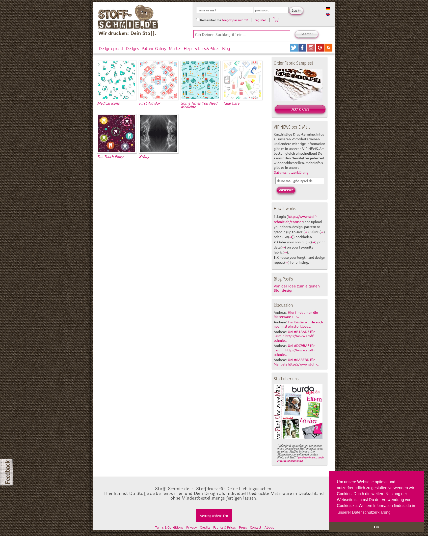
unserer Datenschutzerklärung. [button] (365, 512)
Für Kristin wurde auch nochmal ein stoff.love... (298, 324)
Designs (132, 48)
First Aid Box (149, 103)
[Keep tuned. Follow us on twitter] (294, 49)
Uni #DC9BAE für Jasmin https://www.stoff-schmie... (294, 350)
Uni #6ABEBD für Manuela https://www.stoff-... (296, 361)
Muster (175, 48)
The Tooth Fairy (110, 157)
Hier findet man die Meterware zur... (296, 314)
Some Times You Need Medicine (199, 105)
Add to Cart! (300, 109)
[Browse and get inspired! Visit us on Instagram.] (311, 49)
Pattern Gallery (154, 48)
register (260, 20)
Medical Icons (108, 103)
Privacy (191, 527)
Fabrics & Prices (206, 48)
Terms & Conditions (169, 527)
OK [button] (376, 527)
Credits (205, 527)
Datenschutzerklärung (291, 172)
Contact (255, 527)
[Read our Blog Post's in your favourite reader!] (328, 49)
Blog (226, 48)
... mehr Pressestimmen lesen (300, 458)
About (269, 527)
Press (243, 527)
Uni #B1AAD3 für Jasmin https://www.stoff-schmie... (294, 336)
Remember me (210, 20)
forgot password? (235, 20)
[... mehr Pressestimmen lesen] (298, 438)
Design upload (111, 48)
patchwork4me (306, 457)
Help (187, 48)
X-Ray (144, 157)
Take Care (231, 103)
